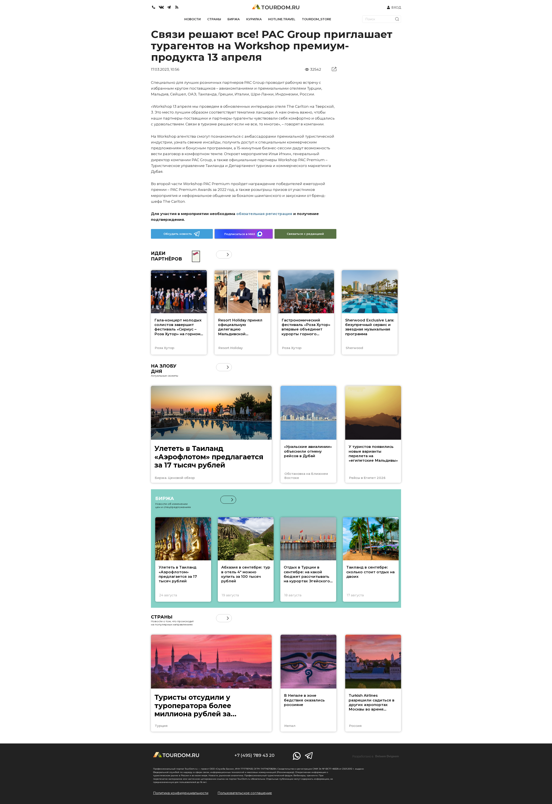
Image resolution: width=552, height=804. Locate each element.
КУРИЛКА (254, 19)
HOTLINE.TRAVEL (281, 19)
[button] (220, 254)
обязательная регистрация (264, 214)
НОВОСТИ (192, 19)
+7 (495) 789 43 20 (254, 755)
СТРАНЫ (214, 19)
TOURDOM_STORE (316, 19)
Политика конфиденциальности (180, 793)
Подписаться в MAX (239, 234)
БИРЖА (233, 19)
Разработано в (375, 756)
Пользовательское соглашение (245, 793)
